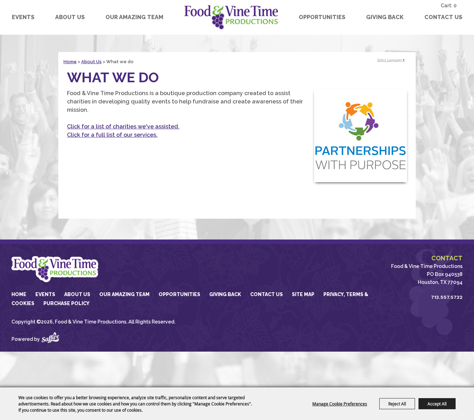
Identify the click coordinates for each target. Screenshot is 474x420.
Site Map (303, 294)
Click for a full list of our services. (112, 135)
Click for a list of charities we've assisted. (123, 126)
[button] (360, 135)
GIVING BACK (385, 17)
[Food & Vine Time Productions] (231, 17)
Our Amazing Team (134, 17)
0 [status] (455, 5)
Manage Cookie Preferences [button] (339, 403)
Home (70, 61)
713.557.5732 (447, 297)
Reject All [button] (397, 403)
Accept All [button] (437, 403)
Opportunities (322, 17)
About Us (70, 17)
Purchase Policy (66, 303)
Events (23, 17)
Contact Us (443, 17)
